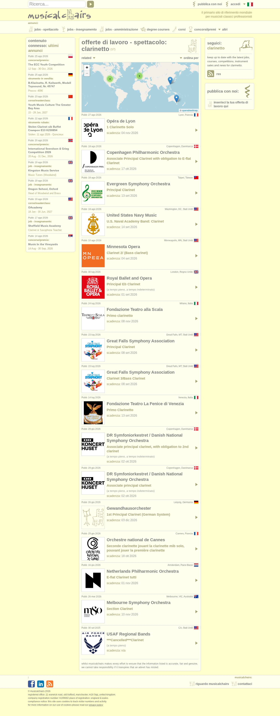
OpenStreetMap (190, 110)
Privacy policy (96, 705)
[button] (176, 99)
